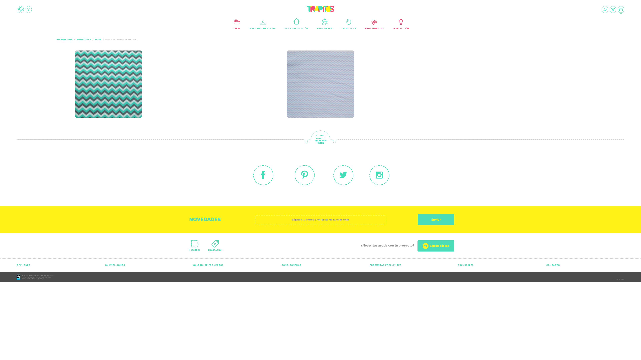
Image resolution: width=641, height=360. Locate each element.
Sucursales (466, 265)
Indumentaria (64, 39)
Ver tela (133, 75)
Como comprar (291, 265)
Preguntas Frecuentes (385, 265)
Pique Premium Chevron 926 (108, 68)
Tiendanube (618, 279)
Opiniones (23, 265)
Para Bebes (324, 29)
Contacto (553, 265)
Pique (98, 39)
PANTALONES (83, 39)
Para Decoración (296, 29)
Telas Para (348, 29)
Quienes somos (115, 265)
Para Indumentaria (263, 29)
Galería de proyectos (208, 265)
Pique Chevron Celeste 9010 (316, 70)
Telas (237, 29)
